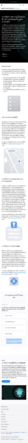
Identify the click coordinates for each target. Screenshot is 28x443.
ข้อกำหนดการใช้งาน (14, 437)
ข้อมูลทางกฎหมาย (13, 439)
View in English (13, 1)
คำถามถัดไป (14, 342)
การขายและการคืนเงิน (5, 439)
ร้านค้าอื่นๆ (23, 432)
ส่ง (14, 339)
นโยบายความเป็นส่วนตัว (5, 437)
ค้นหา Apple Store (15, 432)
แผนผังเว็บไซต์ (20, 439)
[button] (19, 5)
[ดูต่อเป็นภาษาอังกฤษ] (26, 1)
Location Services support (14, 143)
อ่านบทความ (6, 381)
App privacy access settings (14, 217)
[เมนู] (26, 5)
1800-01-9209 (9, 433)
